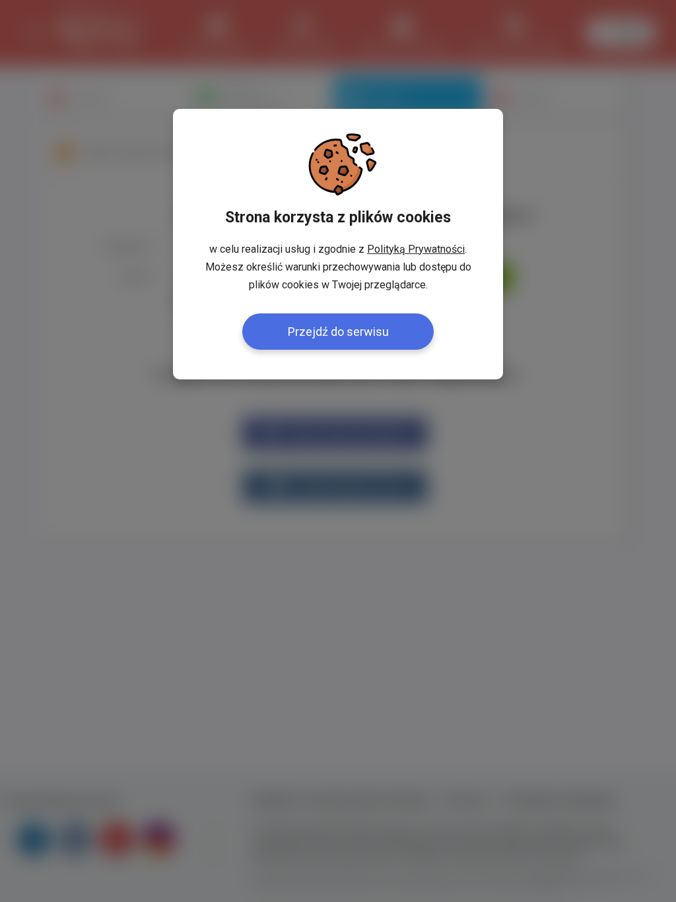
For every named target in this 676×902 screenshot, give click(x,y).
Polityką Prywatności (416, 249)
